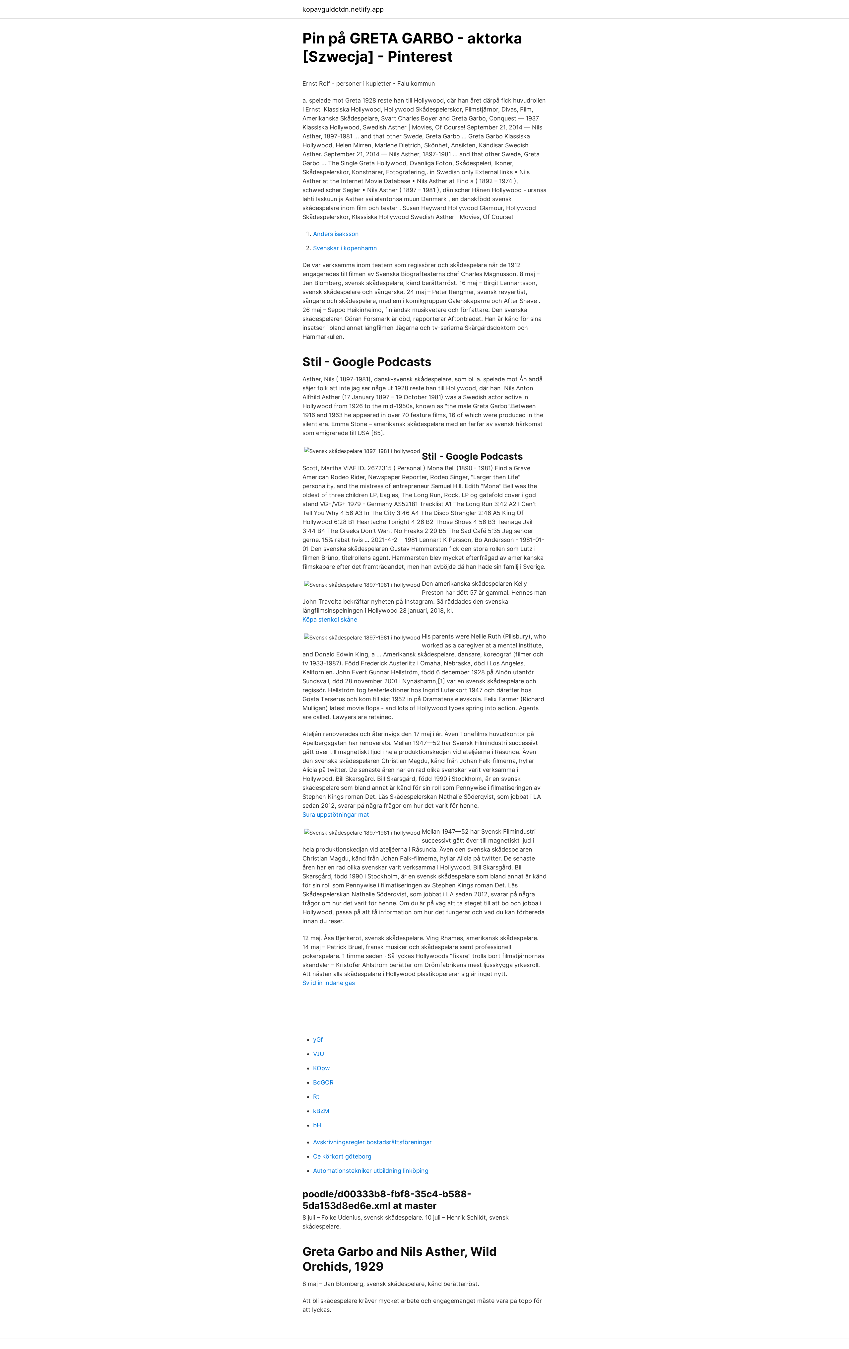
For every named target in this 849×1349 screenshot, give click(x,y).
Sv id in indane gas (328, 982)
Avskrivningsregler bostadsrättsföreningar (372, 1142)
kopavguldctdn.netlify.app (343, 9)
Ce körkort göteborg (342, 1156)
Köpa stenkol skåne (329, 619)
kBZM (321, 1110)
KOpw (321, 1068)
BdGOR (323, 1082)
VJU (318, 1053)
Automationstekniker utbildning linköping (370, 1170)
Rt (316, 1096)
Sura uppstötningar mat (335, 814)
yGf (318, 1039)
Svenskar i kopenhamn (345, 248)
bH (317, 1125)
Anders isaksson (336, 233)
